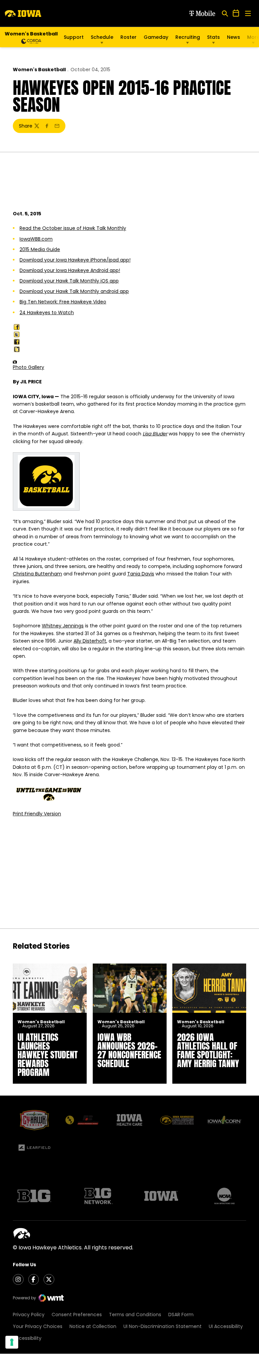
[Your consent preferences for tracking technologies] (11, 1342)
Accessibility (27, 1338)
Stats (213, 37)
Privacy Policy (29, 1314)
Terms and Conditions (135, 1314)
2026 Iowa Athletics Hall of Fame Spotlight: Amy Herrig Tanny (208, 1050)
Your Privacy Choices (37, 1326)
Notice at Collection (92, 1326)
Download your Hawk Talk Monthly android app (74, 291)
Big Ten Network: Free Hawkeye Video (63, 301)
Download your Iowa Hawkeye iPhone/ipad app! (75, 259)
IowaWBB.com (36, 239)
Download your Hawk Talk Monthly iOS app (69, 280)
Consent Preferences (77, 1314)
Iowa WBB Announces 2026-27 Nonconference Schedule (129, 1050)
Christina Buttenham (37, 573)
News (233, 37)
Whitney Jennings (63, 625)
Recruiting (187, 37)
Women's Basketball (39, 69)
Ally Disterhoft (90, 641)
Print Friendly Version (37, 813)
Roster (128, 37)
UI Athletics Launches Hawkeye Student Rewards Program (48, 1054)
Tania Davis (140, 573)
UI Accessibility (226, 1326)
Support (74, 37)
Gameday (156, 37)
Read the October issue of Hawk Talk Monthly (73, 228)
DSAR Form (181, 1314)
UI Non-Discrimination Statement (162, 1326)
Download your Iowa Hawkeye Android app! (70, 270)
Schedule (102, 37)
